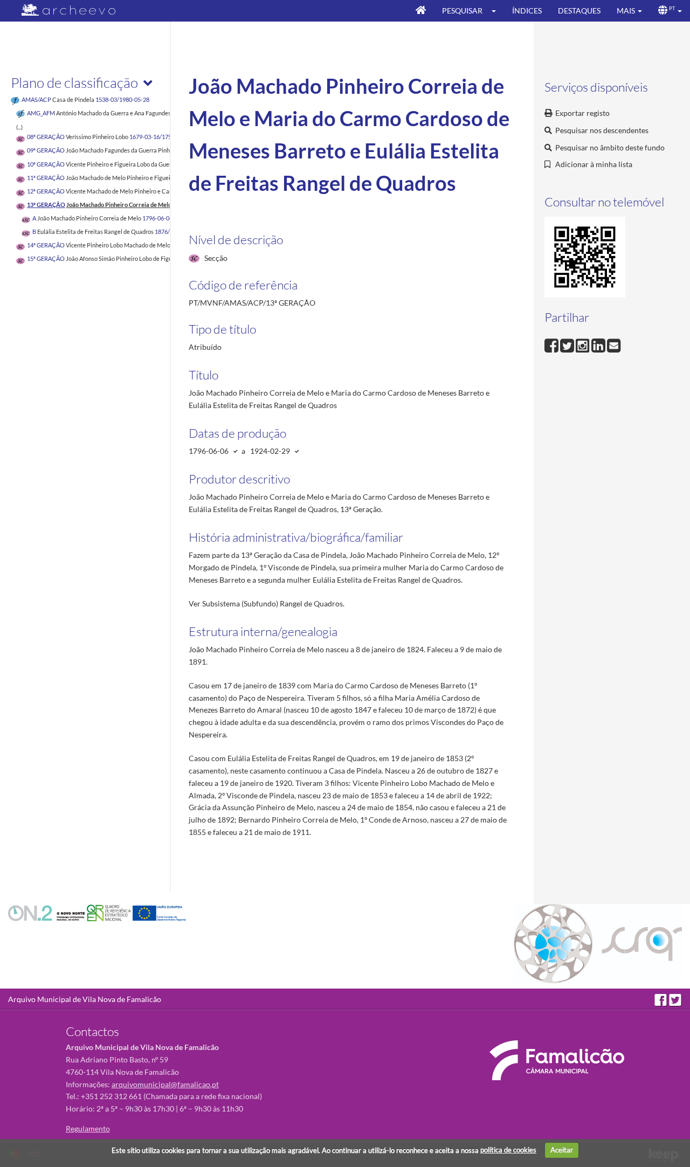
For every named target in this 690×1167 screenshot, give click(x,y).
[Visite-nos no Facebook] (661, 999)
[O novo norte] (47, 912)
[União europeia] (159, 912)
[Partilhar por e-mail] (614, 344)
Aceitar (561, 1149)
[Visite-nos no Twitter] (675, 999)
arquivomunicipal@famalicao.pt (165, 1084)
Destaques (579, 10)
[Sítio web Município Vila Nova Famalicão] (556, 1060)
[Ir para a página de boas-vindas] (421, 11)
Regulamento (88, 1128)
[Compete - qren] (110, 912)
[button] (497, 11)
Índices (527, 10)
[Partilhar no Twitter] (568, 344)
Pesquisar (462, 10)
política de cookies (508, 1149)
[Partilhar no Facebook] (552, 344)
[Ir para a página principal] (61, 10)
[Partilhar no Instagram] (583, 344)
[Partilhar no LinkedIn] (599, 344)
